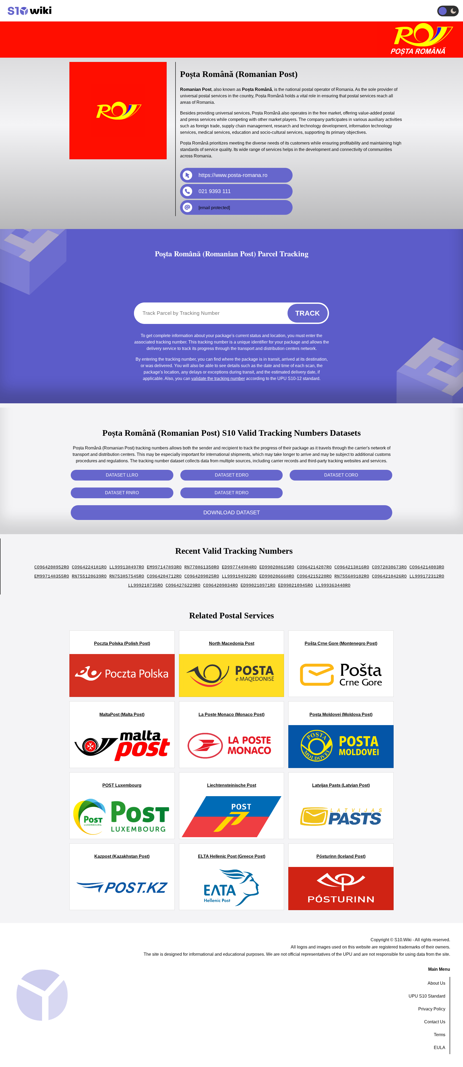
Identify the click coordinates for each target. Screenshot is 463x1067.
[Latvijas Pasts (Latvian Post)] (341, 817)
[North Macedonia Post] (231, 675)
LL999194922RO (239, 576)
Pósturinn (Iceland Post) (340, 856)
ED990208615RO (276, 567)
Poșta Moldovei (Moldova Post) (340, 714)
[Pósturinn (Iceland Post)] (341, 888)
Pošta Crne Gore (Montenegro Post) (341, 643)
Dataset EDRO (231, 475)
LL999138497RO (126, 567)
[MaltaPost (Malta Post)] (122, 746)
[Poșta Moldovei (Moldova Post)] (341, 746)
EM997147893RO (164, 567)
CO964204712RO (164, 576)
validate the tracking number (218, 378)
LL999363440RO (333, 585)
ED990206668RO (276, 576)
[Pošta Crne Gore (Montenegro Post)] (341, 675)
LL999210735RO (145, 585)
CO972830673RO (389, 567)
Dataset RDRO (231, 492)
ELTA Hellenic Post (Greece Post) (231, 856)
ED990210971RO (258, 585)
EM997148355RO (51, 576)
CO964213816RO (351, 567)
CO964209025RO (201, 576)
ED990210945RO (295, 585)
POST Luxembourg (121, 785)
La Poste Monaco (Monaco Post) (231, 714)
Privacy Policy (431, 1009)
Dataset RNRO (122, 492)
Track (307, 313)
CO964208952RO (51, 567)
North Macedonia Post (231, 643)
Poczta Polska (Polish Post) (122, 643)
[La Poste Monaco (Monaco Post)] (231, 746)
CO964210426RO (389, 576)
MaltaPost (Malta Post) (121, 714)
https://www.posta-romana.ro (233, 175)
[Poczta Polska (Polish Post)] (122, 675)
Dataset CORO (341, 475)
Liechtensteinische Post (231, 785)
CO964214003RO (426, 567)
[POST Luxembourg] (122, 817)
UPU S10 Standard (427, 996)
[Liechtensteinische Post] (231, 817)
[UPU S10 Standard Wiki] (27, 10)
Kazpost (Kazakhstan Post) (122, 856)
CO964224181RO (89, 567)
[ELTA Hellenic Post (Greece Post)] (231, 888)
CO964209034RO (220, 585)
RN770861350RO (201, 567)
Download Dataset (231, 512)
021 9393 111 (215, 191)
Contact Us (434, 1022)
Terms (439, 1034)
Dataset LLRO (122, 475)
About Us (436, 983)
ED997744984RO (239, 567)
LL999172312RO (426, 576)
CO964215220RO (314, 576)
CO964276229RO (183, 585)
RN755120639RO (89, 576)
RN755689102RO (351, 576)
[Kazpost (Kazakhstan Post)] (122, 888)
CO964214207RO (314, 567)
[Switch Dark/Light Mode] (448, 11)
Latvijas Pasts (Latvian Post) (341, 785)
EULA (439, 1047)
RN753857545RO (126, 576)
